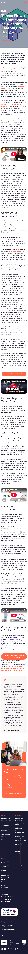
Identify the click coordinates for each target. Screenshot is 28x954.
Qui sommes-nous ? (6, 818)
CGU (2, 836)
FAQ (2, 828)
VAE (2, 904)
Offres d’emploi (19, 853)
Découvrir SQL (18, 844)
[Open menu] (25, 3)
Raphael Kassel (11, 37)
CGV (2, 839)
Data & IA (3, 10)
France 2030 (4, 894)
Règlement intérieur (6, 825)
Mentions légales (5, 834)
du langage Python (14, 251)
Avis (2, 823)
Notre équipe (18, 851)
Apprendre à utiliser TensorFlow (14, 374)
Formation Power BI (6, 873)
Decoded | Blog (19, 818)
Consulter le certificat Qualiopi (8, 929)
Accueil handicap (5, 901)
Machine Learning (9, 68)
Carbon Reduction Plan (7, 896)
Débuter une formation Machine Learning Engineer (14, 656)
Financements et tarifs (7, 820)
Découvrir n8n (18, 820)
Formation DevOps (5, 875)
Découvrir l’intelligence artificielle (18, 828)
